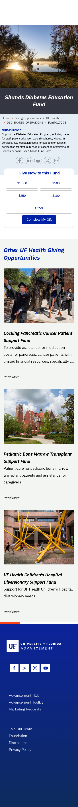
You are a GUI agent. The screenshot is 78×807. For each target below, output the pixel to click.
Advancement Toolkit (26, 702)
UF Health (52, 118)
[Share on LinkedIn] (29, 161)
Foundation (18, 735)
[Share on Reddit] (39, 161)
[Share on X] (48, 161)
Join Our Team (20, 728)
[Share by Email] (57, 161)
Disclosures (18, 742)
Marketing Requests (25, 709)
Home (6, 118)
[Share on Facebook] (20, 161)
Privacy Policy (20, 749)
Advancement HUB (24, 695)
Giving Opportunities (28, 118)
